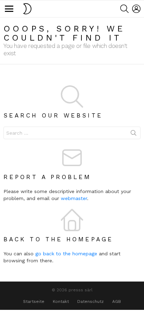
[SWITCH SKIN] (27, 8)
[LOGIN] (136, 9)
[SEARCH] (124, 9)
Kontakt (61, 301)
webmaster (74, 198)
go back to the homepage (66, 253)
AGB (116, 301)
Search (134, 134)
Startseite (33, 301)
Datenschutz (90, 301)
